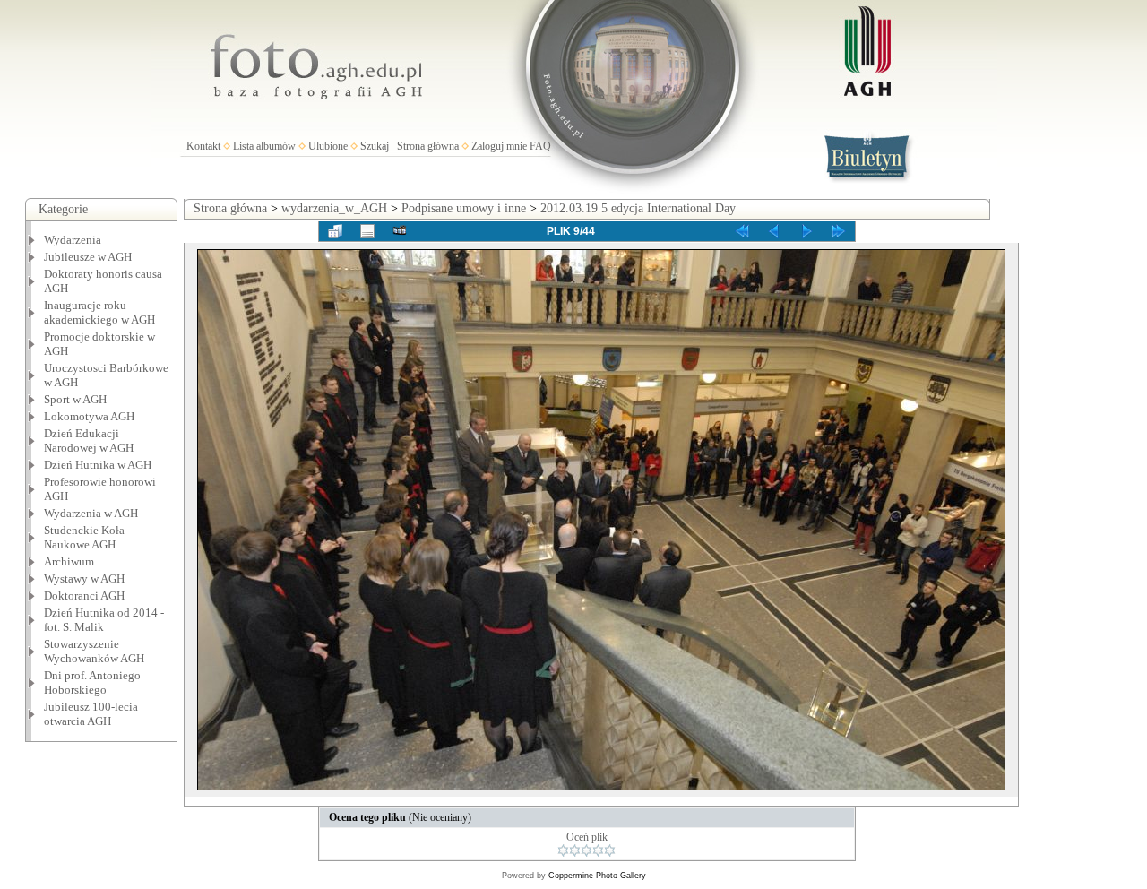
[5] (610, 850)
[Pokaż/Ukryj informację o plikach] (367, 231)
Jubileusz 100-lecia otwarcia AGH (91, 714)
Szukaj (374, 146)
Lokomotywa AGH (89, 416)
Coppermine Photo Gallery (597, 875)
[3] (586, 850)
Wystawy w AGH (84, 578)
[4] (598, 850)
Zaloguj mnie (499, 146)
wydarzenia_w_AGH (334, 208)
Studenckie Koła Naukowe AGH (84, 537)
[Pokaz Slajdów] (400, 231)
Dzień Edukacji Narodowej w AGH (89, 440)
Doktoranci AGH (84, 595)
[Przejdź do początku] (742, 231)
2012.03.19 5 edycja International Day (638, 208)
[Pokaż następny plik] (806, 231)
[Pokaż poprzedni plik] (774, 231)
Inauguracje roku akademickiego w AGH (99, 312)
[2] (575, 850)
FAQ (540, 146)
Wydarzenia (72, 239)
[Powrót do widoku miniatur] (335, 231)
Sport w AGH (75, 399)
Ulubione (328, 146)
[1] (563, 850)
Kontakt (203, 146)
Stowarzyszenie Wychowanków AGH (94, 651)
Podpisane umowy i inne (463, 208)
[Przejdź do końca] (839, 231)
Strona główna (428, 146)
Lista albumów (264, 146)
